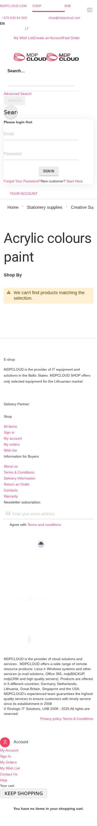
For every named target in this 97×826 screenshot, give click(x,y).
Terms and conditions (44, 525)
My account (13, 438)
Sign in (9, 432)
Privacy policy (51, 719)
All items (10, 426)
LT (27, 29)
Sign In (48, 171)
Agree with (35, 525)
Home (12, 207)
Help (3, 780)
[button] (48, 23)
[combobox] (41, 81)
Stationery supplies (44, 207)
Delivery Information (19, 478)
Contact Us (8, 774)
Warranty (11, 496)
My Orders (8, 762)
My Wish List (24, 38)
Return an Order (17, 484)
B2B (68, 6)
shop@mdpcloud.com (64, 18)
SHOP (36, 6)
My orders (12, 444)
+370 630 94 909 (14, 18)
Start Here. (75, 181)
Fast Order (71, 38)
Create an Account (48, 38)
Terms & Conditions (19, 472)
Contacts (11, 490)
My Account (9, 750)
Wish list (10, 450)
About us (11, 466)
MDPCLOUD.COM (13, 6)
